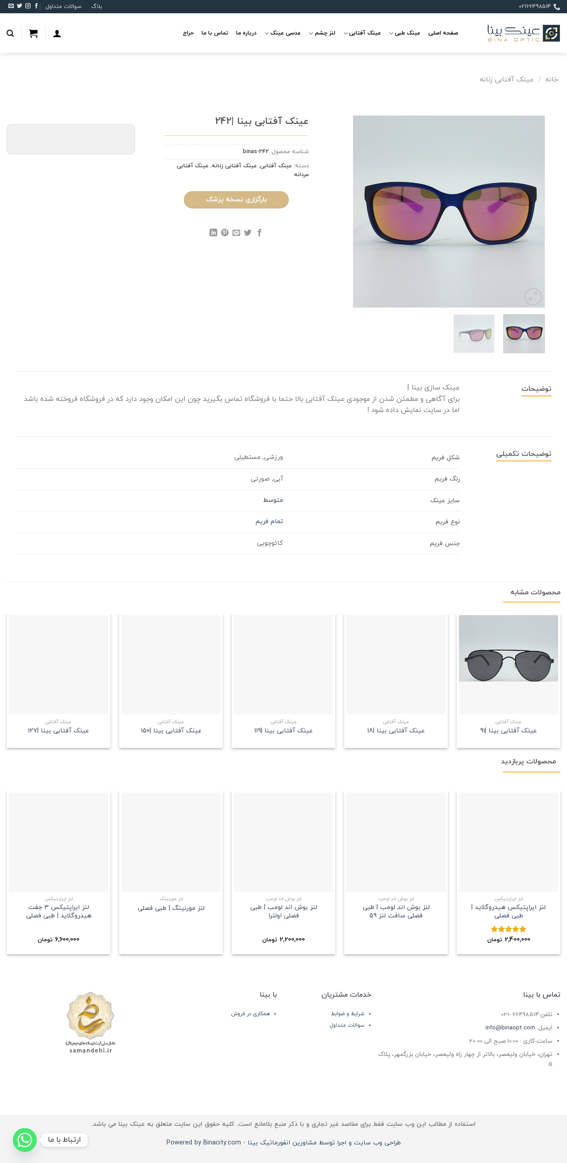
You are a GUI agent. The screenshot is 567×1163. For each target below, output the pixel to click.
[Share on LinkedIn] (213, 234)
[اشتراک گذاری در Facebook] (259, 234)
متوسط (273, 500)
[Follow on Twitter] (19, 6)
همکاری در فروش (250, 1013)
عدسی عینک (285, 33)
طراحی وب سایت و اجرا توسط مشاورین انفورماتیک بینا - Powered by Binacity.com (284, 1143)
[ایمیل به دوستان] (236, 234)
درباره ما (246, 33)
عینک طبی (407, 33)
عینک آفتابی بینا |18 (396, 731)
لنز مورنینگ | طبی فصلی (171, 909)
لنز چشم (325, 33)
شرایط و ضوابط (348, 1013)
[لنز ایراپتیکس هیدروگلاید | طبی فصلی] (508, 842)
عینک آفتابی (365, 33)
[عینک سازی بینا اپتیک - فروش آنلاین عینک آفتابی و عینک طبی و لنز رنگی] (516, 33)
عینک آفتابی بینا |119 (283, 731)
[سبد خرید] (33, 33)
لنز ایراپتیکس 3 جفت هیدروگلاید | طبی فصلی (58, 912)
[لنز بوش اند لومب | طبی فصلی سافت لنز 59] (396, 842)
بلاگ (96, 7)
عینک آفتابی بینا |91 (508, 731)
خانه (551, 80)
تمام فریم (269, 521)
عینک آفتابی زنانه (507, 80)
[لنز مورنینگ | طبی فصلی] (171, 842)
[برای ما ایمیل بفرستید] (11, 6)
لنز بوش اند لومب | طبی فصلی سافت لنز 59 (396, 912)
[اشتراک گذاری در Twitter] (248, 234)
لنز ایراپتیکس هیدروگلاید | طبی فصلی (508, 912)
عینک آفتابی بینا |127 (58, 731)
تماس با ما (215, 33)
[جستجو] (10, 33)
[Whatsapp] (25, 1140)
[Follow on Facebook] (36, 6)
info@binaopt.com (510, 1028)
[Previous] (530, 212)
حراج (188, 33)
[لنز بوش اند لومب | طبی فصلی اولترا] (283, 842)
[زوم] (533, 296)
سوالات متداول (64, 7)
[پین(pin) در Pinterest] (225, 234)
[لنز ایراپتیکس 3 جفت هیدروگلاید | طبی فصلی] (58, 842)
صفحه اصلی (443, 33)
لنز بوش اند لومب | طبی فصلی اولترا (283, 912)
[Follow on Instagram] (28, 6)
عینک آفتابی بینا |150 (171, 731)
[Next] (361, 212)
